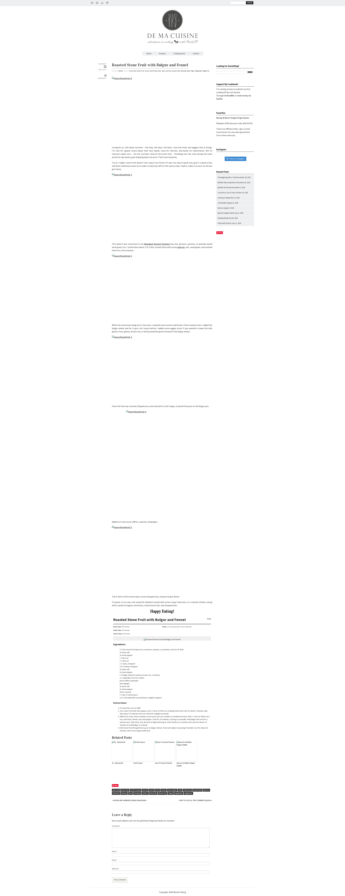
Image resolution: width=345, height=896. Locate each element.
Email (114, 860)
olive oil (180, 247)
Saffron (145, 793)
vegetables (179, 793)
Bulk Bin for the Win (225, 187)
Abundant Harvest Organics (157, 244)
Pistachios (187, 790)
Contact (196, 53)
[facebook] (92, 3)
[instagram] (107, 3)
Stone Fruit (162, 793)
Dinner (139, 71)
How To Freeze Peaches (163, 763)
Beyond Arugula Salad (226, 213)
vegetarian (188, 793)
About (148, 53)
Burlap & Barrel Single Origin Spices (232, 117)
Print (209, 619)
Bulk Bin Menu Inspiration (227, 182)
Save (116, 785)
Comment (116, 826)
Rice (178, 71)
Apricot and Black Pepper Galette (186, 764)
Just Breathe (222, 203)
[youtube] (102, 3)
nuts (180, 790)
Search (249, 3)
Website (115, 868)
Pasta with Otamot (224, 223)
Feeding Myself (223, 218)
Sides (188, 71)
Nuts (159, 71)
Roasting (183, 71)
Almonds (116, 790)
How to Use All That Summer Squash (195, 800)
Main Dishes (154, 71)
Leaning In (221, 198)
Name (115, 851)
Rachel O (116, 793)
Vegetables (198, 71)
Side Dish (153, 793)
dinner (145, 790)
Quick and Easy (167, 71)
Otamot (220, 123)
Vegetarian (206, 71)
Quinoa (174, 71)
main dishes (172, 790)
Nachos (220, 208)
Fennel (151, 790)
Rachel (121, 71)
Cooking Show (179, 53)
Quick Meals (197, 790)
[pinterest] (97, 3)
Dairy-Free (132, 71)
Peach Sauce (138, 763)
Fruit (142, 71)
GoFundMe (229, 95)
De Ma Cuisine (135, 790)
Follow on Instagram (236, 159)
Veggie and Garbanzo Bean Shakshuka (129, 800)
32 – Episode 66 (117, 763)
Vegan (193, 71)
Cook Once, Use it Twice (226, 192)
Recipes (162, 53)
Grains (147, 71)
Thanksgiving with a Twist (227, 177)
